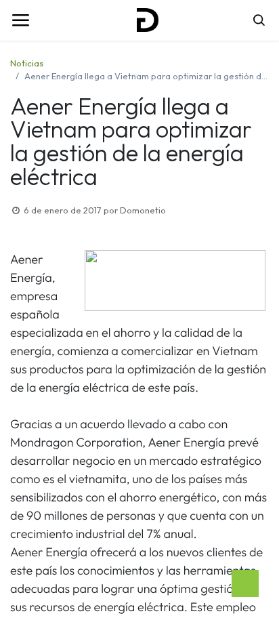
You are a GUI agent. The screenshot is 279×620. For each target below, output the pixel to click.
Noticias (26, 63)
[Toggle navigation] (20, 20)
